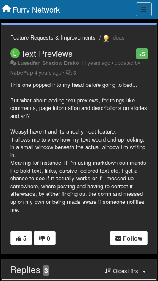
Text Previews (46, 53)
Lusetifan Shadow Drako (48, 63)
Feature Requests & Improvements (53, 37)
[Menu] (144, 9)
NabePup (21, 72)
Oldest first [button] (126, 271)
